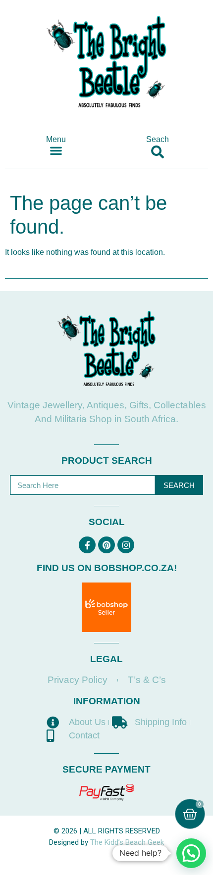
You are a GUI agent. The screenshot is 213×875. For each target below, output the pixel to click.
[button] (55, 150)
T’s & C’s (147, 680)
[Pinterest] (106, 544)
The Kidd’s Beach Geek (127, 842)
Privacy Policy (77, 680)
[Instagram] (125, 544)
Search (179, 485)
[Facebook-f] (87, 544)
